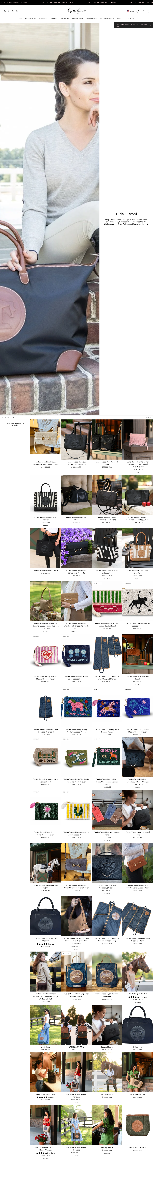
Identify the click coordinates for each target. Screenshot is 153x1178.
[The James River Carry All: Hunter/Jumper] (45, 1125)
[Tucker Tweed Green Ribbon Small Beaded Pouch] (45, 810)
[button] (31, 18)
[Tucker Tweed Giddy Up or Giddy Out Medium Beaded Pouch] (107, 757)
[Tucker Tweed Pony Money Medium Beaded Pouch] (76, 707)
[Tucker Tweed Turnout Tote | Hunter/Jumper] (107, 548)
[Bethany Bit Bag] (107, 1125)
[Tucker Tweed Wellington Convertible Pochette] (76, 548)
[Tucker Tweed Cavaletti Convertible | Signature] (76, 439)
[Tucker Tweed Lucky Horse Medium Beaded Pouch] (137, 707)
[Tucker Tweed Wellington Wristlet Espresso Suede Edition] (76, 863)
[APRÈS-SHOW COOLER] (45, 1072)
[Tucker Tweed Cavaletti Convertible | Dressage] (107, 495)
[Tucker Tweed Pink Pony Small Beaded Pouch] (107, 707)
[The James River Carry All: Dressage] (76, 1125)
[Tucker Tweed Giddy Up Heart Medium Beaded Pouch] (45, 654)
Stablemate (136, 224)
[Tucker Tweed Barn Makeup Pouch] (137, 654)
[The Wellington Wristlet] (137, 972)
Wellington (127, 224)
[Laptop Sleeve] (107, 1025)
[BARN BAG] (45, 1025)
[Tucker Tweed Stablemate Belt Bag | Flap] (45, 863)
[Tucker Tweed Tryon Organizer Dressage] (107, 972)
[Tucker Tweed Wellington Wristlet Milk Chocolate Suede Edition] (76, 601)
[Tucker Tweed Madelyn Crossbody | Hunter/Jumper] (137, 757)
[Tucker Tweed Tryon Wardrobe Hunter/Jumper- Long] (107, 916)
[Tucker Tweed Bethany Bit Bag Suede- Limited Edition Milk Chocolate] (76, 916)
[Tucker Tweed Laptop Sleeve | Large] (137, 810)
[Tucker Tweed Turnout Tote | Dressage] (45, 495)
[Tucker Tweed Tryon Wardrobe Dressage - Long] (137, 916)
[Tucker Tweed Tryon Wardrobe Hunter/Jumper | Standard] (107, 654)
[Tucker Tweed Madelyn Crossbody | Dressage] (107, 863)
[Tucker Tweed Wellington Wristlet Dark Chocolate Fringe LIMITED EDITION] (45, 972)
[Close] (151, 25)
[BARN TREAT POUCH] (137, 1125)
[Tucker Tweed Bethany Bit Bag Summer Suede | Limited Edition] (45, 601)
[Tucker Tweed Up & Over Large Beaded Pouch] (45, 757)
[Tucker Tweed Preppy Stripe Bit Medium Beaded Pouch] (107, 601)
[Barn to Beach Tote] (137, 1072)
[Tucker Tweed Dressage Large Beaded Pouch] (137, 601)
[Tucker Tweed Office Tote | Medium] (45, 916)
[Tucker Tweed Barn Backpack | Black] (107, 439)
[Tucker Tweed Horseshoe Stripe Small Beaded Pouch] (76, 810)
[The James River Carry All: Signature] (76, 1072)
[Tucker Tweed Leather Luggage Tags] (107, 810)
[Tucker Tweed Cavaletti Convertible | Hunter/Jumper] (137, 495)
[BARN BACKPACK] (76, 1025)
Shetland (107, 224)
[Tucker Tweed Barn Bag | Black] (45, 548)
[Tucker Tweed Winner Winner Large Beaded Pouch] (76, 654)
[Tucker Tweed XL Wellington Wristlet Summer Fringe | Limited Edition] (137, 439)
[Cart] (148, 11)
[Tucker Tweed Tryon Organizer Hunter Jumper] (76, 972)
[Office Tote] (137, 1025)
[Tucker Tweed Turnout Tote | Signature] (137, 548)
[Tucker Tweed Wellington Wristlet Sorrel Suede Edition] (137, 863)
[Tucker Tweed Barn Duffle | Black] (76, 495)
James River (117, 224)
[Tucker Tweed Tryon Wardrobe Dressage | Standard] (45, 707)
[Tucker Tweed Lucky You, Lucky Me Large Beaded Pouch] (76, 757)
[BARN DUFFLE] (107, 1072)
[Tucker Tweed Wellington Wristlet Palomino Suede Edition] (45, 439)
